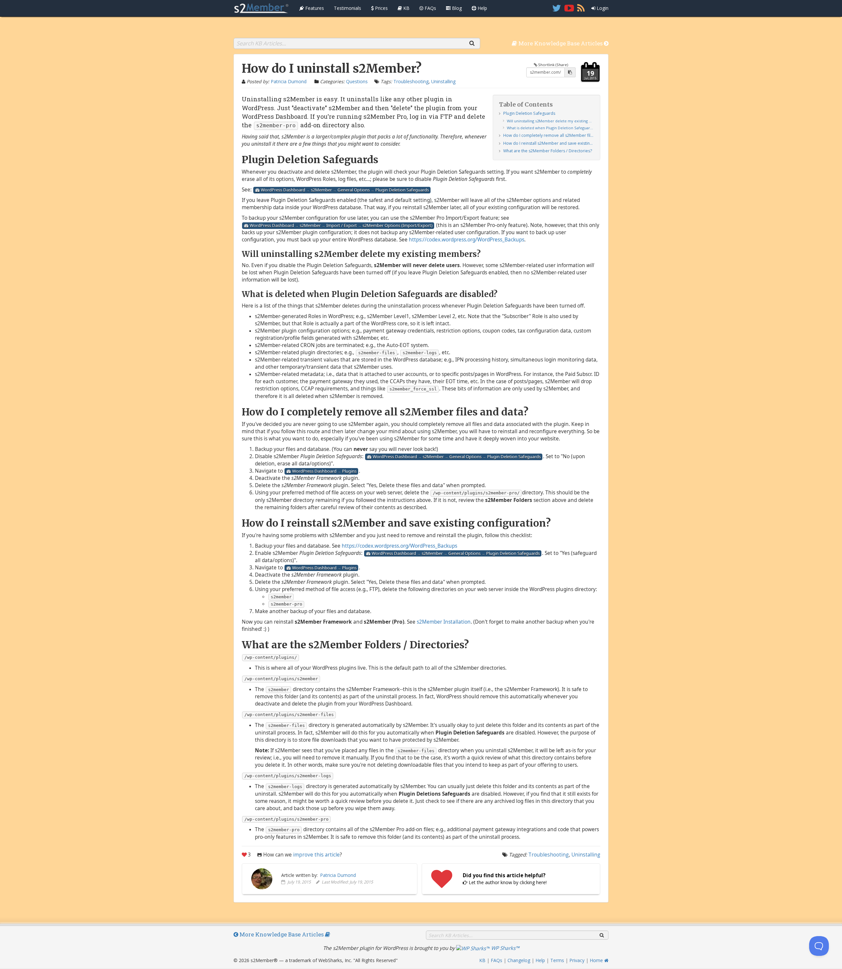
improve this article (316, 854)
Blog (456, 8)
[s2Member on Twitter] (557, 8)
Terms (557, 960)
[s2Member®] (261, 8)
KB (405, 8)
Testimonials (347, 8)
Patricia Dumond (289, 81)
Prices (381, 8)
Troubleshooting (411, 81)
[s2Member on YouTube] (569, 8)
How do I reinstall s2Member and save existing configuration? (548, 143)
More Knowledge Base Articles (560, 43)
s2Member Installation (444, 621)
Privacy (576, 960)
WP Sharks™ (504, 948)
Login (601, 8)
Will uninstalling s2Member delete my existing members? (550, 120)
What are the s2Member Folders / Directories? (547, 151)
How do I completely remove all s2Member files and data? (548, 135)
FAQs (429, 8)
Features (314, 8)
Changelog (519, 960)
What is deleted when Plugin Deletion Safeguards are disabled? (550, 127)
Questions (357, 81)
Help (481, 8)
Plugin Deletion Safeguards (529, 113)
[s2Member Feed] (581, 8)
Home (597, 960)
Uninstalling (443, 81)
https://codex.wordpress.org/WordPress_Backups (466, 239)
